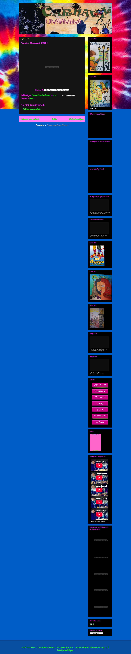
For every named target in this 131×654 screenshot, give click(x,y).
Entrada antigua (76, 119)
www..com (95, 434)
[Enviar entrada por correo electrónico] (62, 95)
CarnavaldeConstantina (99, 213)
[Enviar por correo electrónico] (67, 95)
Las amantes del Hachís (97, 235)
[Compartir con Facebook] (72, 95)
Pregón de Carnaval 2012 (97, 349)
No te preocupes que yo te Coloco (100, 212)
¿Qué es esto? (95, 450)
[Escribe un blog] (68, 95)
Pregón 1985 (94, 372)
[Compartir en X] (70, 95)
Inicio (54, 119)
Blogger (70, 649)
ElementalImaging (96, 647)
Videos (31, 98)
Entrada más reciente (30, 119)
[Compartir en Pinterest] (74, 95)
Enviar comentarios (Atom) (57, 125)
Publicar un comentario (32, 109)
